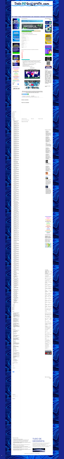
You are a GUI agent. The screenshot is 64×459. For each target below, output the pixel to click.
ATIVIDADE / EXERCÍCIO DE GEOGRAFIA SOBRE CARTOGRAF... (16, 248)
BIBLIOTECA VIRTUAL (48, 16)
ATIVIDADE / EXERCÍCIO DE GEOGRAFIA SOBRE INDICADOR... (16, 184)
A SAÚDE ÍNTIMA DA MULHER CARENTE (48, 280)
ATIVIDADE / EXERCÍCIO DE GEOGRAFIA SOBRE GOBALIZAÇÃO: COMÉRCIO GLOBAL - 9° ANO (48, 294)
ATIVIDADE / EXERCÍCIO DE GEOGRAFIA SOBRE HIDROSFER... (16, 125)
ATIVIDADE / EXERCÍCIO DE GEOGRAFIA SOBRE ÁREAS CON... (16, 198)
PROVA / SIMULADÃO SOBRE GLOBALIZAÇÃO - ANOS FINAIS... (16, 168)
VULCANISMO (14, 359)
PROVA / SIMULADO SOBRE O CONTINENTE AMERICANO (16, 230)
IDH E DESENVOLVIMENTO (48, 327)
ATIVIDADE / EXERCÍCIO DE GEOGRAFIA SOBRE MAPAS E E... (16, 135)
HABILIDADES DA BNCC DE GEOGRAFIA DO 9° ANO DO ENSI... (16, 279)
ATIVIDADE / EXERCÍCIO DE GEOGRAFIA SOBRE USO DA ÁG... (16, 158)
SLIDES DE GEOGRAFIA (16, 67)
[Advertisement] (32, 11)
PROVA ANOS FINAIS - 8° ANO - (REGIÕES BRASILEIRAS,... (16, 294)
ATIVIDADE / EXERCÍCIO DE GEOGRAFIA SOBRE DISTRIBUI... (16, 214)
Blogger (39, 453)
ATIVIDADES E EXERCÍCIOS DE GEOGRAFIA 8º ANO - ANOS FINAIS (16, 324)
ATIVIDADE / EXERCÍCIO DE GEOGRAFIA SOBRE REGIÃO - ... (16, 200)
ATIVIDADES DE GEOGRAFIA (16, 73)
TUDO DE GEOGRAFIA (38, 440)
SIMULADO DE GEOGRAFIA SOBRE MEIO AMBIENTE (48, 343)
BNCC (16, 72)
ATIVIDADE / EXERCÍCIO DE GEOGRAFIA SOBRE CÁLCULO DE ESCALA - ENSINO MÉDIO (48, 284)
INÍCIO (12, 16)
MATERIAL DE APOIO (42, 16)
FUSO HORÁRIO (49, 323)
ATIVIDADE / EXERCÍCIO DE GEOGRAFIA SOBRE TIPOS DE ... (16, 180)
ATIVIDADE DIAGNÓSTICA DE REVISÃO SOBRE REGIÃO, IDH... (16, 188)
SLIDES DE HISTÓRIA (16, 79)
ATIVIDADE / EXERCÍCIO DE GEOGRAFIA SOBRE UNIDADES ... (16, 218)
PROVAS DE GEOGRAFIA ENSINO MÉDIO (16, 76)
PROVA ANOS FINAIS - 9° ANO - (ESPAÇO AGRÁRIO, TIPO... (16, 292)
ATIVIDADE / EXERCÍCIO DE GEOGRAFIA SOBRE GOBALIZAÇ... (16, 170)
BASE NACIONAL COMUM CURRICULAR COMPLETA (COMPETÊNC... (16, 274)
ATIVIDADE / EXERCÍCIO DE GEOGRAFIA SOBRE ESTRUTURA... (16, 129)
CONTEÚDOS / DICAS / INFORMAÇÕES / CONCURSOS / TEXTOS (48, 164)
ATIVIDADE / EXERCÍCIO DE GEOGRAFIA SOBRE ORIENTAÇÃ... (16, 141)
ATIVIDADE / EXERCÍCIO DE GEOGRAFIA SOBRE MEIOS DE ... (16, 254)
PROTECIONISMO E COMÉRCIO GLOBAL (48, 331)
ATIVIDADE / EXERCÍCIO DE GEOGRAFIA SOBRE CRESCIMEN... (16, 178)
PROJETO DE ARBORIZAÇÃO (14, 348)
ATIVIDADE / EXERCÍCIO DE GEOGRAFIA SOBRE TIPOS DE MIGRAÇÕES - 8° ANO (48, 304)
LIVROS (14, 345)
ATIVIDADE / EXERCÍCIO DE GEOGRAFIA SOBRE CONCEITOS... (16, 258)
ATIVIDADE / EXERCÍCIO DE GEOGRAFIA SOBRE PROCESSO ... (16, 133)
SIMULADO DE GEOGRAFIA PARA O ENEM (16, 302)
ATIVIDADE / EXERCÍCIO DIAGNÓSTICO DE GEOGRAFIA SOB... (16, 162)
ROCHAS (48, 342)
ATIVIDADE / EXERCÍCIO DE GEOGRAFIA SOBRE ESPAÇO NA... (16, 270)
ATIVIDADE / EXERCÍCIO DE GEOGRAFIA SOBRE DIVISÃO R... (16, 194)
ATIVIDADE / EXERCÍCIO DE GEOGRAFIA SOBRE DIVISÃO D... (16, 234)
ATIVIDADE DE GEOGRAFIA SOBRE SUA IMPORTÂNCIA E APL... (16, 287)
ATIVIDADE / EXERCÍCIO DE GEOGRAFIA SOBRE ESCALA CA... (16, 244)
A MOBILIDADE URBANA (48, 279)
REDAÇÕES (16, 78)
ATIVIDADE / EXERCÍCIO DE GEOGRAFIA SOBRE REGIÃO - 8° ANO (48, 302)
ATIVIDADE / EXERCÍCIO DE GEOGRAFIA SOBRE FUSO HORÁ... (16, 139)
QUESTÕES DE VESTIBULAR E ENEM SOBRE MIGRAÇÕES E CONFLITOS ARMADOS (16, 356)
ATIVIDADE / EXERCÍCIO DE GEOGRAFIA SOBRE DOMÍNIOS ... (16, 222)
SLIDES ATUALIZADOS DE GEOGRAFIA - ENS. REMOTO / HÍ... (16, 121)
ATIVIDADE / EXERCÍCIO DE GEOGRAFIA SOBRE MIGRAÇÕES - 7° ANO (48, 298)
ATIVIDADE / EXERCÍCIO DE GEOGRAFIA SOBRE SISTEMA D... (16, 250)
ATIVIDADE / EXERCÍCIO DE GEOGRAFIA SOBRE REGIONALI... (16, 186)
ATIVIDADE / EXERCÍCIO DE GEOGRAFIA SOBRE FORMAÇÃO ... (16, 226)
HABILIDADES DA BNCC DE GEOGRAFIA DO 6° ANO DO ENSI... (16, 285)
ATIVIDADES (19, 16)
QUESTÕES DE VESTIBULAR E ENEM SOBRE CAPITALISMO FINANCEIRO (16, 354)
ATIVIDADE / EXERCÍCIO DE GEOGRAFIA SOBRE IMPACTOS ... (16, 220)
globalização (46, 348)
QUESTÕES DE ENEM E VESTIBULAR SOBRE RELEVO (48, 341)
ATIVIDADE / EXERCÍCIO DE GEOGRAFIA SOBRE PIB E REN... (16, 192)
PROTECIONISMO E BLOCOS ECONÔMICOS (48, 329)
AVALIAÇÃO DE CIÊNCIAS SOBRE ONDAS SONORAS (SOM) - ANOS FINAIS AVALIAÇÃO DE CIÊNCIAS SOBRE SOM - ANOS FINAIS (48, 314)
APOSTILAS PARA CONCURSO (16, 75)
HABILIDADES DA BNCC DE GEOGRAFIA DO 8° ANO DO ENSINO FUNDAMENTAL (16, 343)
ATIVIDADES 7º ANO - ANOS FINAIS (48, 312)
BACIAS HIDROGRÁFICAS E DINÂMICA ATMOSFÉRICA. (48, 316)
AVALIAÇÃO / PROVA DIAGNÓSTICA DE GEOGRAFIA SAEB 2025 (16, 202)
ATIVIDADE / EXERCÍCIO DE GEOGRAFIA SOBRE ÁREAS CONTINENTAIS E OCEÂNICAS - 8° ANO (48, 307)
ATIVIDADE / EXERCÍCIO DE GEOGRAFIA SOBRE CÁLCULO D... (16, 131)
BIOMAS (14, 341)
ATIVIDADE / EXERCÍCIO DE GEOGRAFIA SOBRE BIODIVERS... (16, 155)
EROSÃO (46, 323)
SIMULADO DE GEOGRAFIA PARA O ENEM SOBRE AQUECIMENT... (16, 300)
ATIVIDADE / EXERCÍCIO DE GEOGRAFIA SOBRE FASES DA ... (16, 174)
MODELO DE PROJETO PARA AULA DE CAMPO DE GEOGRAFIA (16, 347)
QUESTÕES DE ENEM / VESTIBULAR (16, 70)
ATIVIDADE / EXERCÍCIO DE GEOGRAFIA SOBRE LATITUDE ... (16, 252)
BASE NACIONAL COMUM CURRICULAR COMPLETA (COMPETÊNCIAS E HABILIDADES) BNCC (48, 319)
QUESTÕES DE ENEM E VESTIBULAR (26, 16)
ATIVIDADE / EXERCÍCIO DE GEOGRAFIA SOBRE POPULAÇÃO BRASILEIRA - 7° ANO (48, 300)
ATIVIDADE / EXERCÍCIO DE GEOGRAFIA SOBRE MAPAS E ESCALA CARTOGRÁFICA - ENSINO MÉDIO (48, 296)
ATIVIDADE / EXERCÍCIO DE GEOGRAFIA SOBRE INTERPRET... (16, 246)
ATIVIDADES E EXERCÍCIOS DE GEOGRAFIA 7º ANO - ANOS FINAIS (48, 167)
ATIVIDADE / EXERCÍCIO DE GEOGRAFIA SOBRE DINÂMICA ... (16, 123)
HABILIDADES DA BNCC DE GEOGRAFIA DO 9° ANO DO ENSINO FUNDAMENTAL (48, 326)
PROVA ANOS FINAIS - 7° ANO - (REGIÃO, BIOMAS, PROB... (16, 296)
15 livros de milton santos (48, 274)
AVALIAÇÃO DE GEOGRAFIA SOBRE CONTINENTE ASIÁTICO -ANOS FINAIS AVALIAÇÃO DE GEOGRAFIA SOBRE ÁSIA (16, 339)
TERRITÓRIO (47, 271)
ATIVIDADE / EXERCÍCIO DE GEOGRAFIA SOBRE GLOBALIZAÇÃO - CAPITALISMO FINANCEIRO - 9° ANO (48, 288)
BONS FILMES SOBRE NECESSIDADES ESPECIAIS (48, 321)
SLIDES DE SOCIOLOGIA (47, 346)
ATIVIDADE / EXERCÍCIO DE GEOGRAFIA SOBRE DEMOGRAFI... (16, 176)
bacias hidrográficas (15, 360)
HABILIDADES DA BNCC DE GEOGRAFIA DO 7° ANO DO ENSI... (16, 283)
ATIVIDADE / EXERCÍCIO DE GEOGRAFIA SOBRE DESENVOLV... (16, 160)
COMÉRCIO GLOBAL (47, 272)
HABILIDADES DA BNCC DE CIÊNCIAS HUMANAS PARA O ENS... (16, 277)
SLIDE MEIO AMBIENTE (47, 344)
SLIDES (32, 16)
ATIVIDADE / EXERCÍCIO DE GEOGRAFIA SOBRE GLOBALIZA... (16, 164)
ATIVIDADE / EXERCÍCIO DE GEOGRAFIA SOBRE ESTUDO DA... (16, 268)
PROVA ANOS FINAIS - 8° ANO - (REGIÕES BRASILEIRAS (48, 339)
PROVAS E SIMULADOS (36, 16)
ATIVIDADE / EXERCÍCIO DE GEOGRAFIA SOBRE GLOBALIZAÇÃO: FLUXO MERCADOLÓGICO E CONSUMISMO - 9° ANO (48, 291)
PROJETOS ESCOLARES (48, 228)
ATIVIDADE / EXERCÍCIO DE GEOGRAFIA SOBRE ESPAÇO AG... (16, 127)
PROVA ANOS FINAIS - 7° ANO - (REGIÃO (16, 350)
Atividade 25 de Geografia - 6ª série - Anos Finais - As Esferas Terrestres (48, 180)
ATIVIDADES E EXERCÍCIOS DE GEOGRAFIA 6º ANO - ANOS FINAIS (16, 313)
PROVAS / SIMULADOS (15, 352)
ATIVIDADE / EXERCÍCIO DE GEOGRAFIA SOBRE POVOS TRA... (16, 264)
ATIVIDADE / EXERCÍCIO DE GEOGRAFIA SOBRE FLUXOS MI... (16, 182)
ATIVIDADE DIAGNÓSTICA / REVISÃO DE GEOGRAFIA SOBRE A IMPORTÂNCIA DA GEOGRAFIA (48, 309)
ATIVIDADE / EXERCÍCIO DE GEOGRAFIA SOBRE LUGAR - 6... (16, 262)
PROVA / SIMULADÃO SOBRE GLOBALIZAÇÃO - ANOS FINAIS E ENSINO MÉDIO (48, 334)
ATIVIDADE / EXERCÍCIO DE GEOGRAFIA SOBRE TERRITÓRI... (16, 238)
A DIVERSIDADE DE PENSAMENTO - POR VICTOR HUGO (15, 331)
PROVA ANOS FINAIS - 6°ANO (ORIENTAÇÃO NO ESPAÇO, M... (16, 298)
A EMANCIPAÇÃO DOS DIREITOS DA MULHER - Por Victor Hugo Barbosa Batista (48, 278)
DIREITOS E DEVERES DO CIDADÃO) (48, 322)
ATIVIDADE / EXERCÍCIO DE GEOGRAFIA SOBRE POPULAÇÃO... (16, 137)
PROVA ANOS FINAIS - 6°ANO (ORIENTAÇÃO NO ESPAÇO (48, 336)
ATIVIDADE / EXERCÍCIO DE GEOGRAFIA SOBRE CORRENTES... (16, 147)
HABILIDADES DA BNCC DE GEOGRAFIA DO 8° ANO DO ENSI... (16, 281)
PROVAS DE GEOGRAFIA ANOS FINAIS (16, 69)
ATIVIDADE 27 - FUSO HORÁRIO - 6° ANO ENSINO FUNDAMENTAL (48, 237)
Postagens (14, 395)
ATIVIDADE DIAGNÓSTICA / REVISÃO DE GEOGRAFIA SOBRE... (16, 204)
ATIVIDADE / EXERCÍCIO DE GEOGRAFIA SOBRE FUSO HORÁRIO (48, 286)
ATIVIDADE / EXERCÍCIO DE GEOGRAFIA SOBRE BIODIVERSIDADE (16, 336)
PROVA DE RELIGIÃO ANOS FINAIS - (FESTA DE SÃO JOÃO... (16, 290)
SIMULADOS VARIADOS (16, 80)
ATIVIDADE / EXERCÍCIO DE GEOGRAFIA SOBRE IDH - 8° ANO (16, 190)
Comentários (14, 396)
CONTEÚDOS (15, 16)
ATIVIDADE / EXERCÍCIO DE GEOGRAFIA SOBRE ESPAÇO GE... (16, 143)
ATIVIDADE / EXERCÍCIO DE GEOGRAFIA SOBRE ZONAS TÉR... (16, 236)
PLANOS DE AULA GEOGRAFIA (15, 242)
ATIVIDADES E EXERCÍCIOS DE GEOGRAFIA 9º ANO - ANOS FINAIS (48, 149)
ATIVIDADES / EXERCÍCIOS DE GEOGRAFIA (15, 272)
